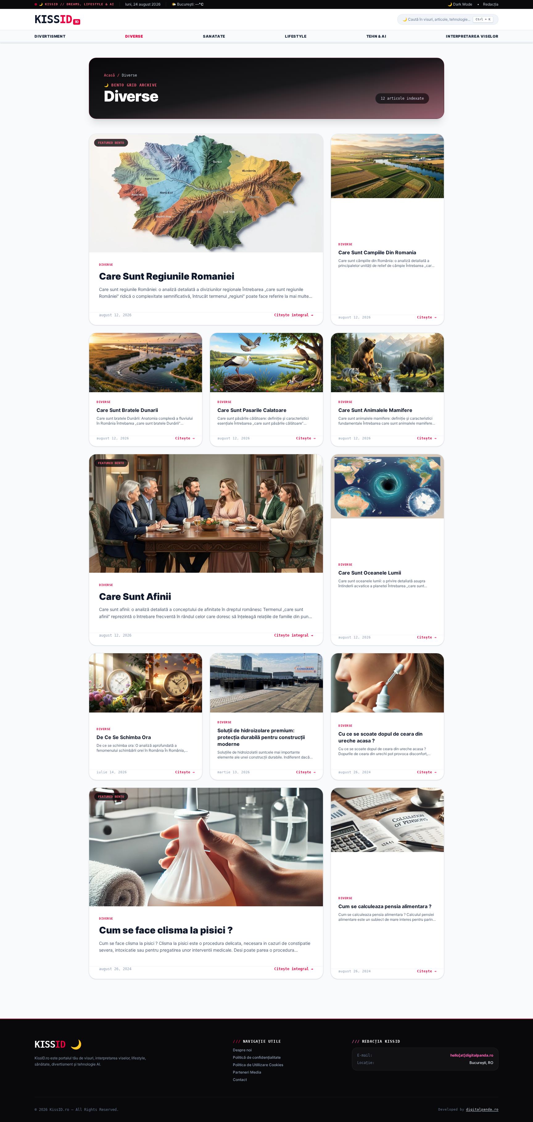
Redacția (490, 4)
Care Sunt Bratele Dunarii (127, 410)
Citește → (426, 317)
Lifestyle (295, 36)
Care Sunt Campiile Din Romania (377, 252)
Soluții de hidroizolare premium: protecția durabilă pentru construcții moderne (261, 737)
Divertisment (50, 36)
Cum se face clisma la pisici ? (166, 930)
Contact (240, 1079)
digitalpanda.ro (482, 1109)
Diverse (134, 36)
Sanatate (214, 36)
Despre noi (242, 1050)
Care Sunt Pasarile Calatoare (252, 410)
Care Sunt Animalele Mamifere (375, 410)
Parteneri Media (247, 1072)
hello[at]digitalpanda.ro (471, 1055)
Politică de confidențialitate (257, 1057)
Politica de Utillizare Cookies (258, 1064)
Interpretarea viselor (472, 36)
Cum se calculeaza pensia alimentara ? (385, 906)
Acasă (109, 75)
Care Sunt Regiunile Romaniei (166, 276)
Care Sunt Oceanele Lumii (369, 573)
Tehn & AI (376, 36)
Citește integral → (293, 315)
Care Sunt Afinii (135, 596)
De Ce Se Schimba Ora (124, 737)
